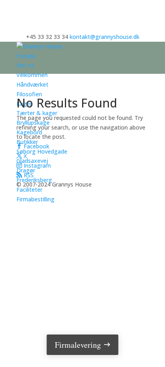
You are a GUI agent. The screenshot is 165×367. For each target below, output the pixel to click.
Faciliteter (29, 189)
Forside (26, 56)
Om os (25, 65)
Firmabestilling (35, 199)
